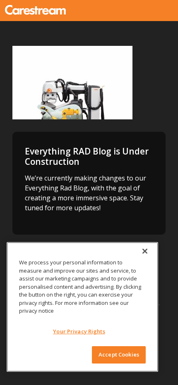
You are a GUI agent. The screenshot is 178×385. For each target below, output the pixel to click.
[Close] (145, 251)
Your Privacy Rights (79, 331)
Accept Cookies (119, 354)
